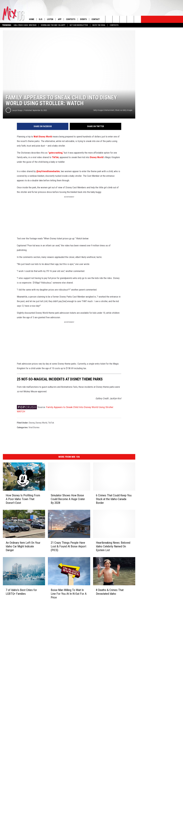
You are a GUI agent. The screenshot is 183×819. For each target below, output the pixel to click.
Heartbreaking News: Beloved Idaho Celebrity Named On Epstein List (113, 546)
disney (32, 423)
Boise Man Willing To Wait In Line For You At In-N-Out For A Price (68, 593)
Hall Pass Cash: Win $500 (25, 25)
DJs (40, 19)
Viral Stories (34, 427)
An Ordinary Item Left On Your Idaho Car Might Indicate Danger (23, 546)
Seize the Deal (98, 25)
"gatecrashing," (55, 152)
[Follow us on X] (130, 19)
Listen (50, 19)
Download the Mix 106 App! (53, 25)
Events (83, 19)
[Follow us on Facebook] (123, 19)
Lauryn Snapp (17, 110)
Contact (96, 19)
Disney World (96, 157)
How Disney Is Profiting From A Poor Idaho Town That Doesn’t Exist (23, 499)
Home (31, 19)
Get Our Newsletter (79, 25)
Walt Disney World (43, 136)
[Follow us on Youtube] (137, 19)
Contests (114, 25)
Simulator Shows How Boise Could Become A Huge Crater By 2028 (68, 499)
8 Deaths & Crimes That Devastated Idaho (110, 591)
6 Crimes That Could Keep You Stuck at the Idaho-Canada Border (114, 499)
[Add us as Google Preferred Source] (116, 19)
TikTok (55, 157)
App (59, 19)
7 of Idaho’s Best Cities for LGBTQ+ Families (21, 591)
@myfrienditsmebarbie (48, 171)
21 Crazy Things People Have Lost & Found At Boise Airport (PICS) (68, 546)
